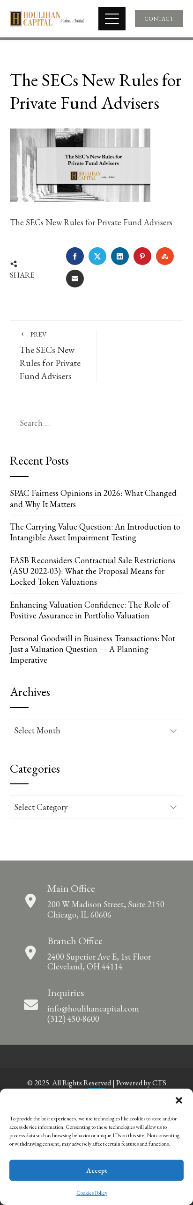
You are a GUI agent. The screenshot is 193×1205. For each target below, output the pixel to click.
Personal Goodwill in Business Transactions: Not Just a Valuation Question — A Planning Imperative (92, 649)
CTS (159, 1083)
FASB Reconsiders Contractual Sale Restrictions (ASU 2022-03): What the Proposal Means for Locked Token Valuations (92, 571)
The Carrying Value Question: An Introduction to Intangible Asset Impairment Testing (95, 532)
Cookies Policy (91, 1193)
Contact (159, 18)
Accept (96, 1170)
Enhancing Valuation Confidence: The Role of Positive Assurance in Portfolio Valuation (89, 610)
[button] (179, 1100)
